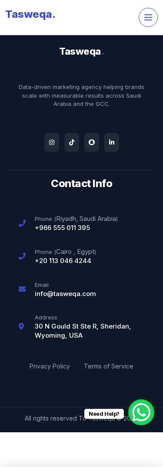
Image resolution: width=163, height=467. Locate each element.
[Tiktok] (71, 142)
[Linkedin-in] (111, 142)
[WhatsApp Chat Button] (141, 412)
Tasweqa (30, 14)
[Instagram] (51, 142)
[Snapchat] (91, 142)
